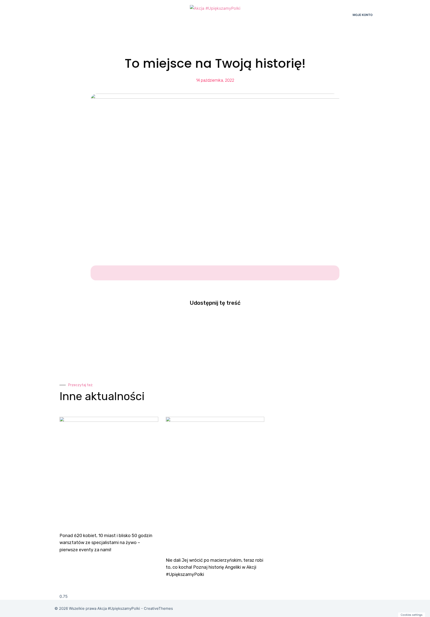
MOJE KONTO (363, 15)
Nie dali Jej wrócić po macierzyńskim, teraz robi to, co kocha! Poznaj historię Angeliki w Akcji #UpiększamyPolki (214, 567)
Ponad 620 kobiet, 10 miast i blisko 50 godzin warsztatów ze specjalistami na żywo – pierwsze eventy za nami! (105, 543)
